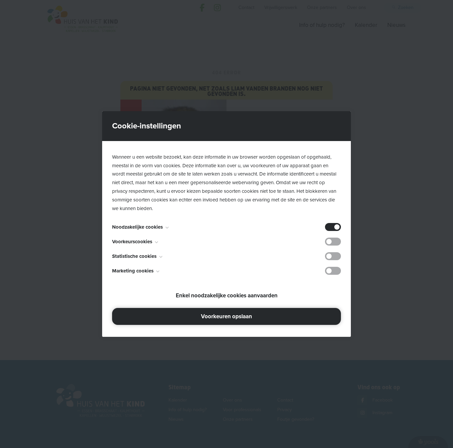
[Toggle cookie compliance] (333, 242)
